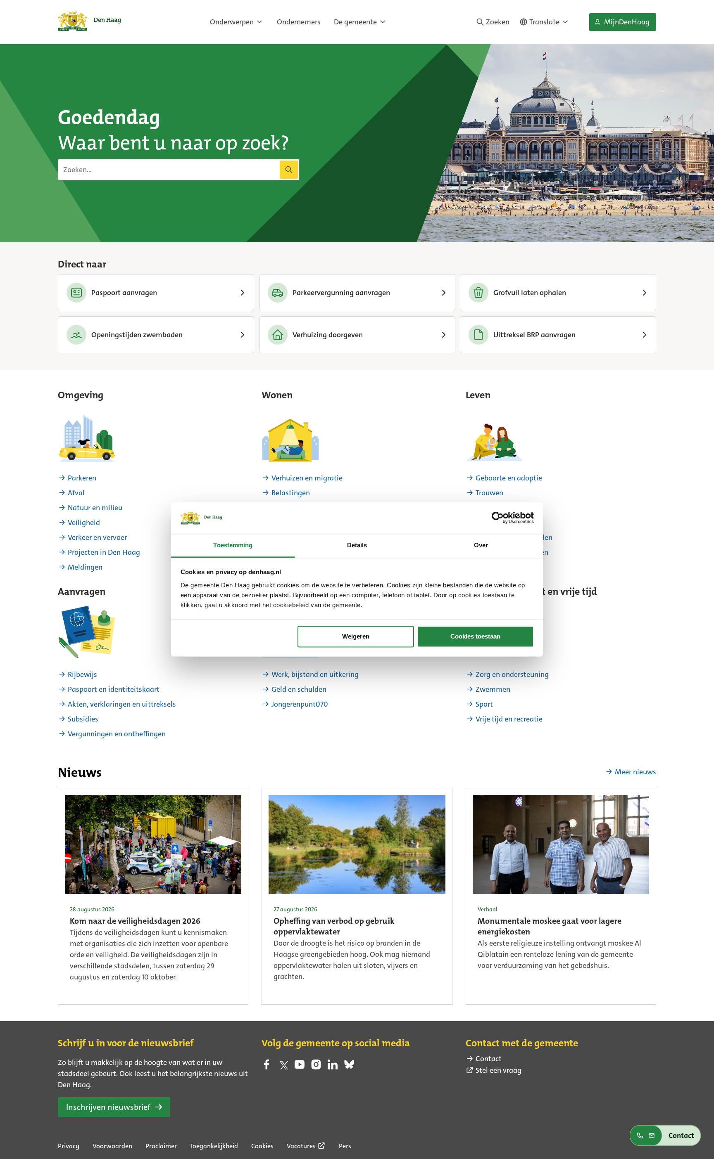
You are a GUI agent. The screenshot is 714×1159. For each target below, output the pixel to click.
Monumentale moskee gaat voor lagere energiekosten (549, 927)
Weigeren (355, 636)
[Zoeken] (289, 170)
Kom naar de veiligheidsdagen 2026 (135, 922)
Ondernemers (299, 22)
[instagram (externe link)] (316, 1067)
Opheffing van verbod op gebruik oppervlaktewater (334, 927)
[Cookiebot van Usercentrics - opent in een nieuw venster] (498, 518)
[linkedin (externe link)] (333, 1067)
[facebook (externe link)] (266, 1067)
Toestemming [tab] (232, 545)
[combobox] (179, 169)
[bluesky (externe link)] (349, 1067)
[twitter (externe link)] (283, 1067)
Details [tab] (357, 545)
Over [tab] (481, 545)
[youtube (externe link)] (300, 1067)
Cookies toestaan (475, 636)
